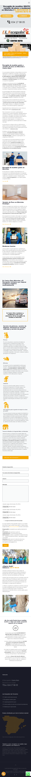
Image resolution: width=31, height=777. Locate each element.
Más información (6, 224)
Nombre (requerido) (7, 467)
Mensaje (4, 484)
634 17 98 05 (18, 22)
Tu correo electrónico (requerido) (11, 472)
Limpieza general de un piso (10, 702)
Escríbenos (7, 16)
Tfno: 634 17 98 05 (10, 685)
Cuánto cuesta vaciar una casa (10, 697)
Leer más (4, 181)
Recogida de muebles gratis (10, 699)
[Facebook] (14, 774)
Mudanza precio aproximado (10, 706)
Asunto (4, 478)
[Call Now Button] (4, 774)
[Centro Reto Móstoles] (15, 2)
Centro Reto (15, 680)
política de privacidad (14, 526)
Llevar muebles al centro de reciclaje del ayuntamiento (16, 704)
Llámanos (23, 16)
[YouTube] (16, 774)
